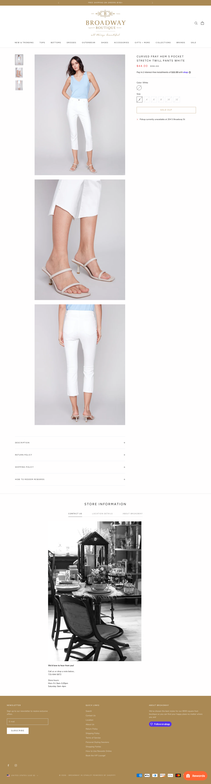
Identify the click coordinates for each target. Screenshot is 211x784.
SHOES (104, 42)
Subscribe (17, 730)
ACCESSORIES (121, 42)
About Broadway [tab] (133, 514)
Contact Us (91, 715)
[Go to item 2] (19, 72)
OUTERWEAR (88, 42)
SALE (193, 42)
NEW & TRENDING (24, 42)
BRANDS (181, 42)
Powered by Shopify (104, 775)
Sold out (166, 110)
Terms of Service (93, 737)
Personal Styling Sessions (97, 742)
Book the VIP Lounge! (95, 755)
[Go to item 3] (19, 85)
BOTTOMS (56, 42)
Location (89, 720)
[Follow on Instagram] (15, 765)
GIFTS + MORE (142, 42)
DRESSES (71, 42)
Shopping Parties (93, 746)
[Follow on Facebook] (8, 765)
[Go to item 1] (19, 59)
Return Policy (92, 729)
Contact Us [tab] (75, 514)
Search (89, 711)
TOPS (42, 42)
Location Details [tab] (102, 514)
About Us (90, 724)
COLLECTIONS (163, 42)
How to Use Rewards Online (99, 751)
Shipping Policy (92, 733)
